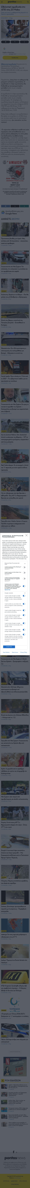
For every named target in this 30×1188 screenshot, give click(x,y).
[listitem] (15, 564)
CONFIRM (9, 646)
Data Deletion (6, 652)
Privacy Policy (23, 652)
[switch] (24, 567)
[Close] (27, 535)
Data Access (15, 652)
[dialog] (15, 594)
